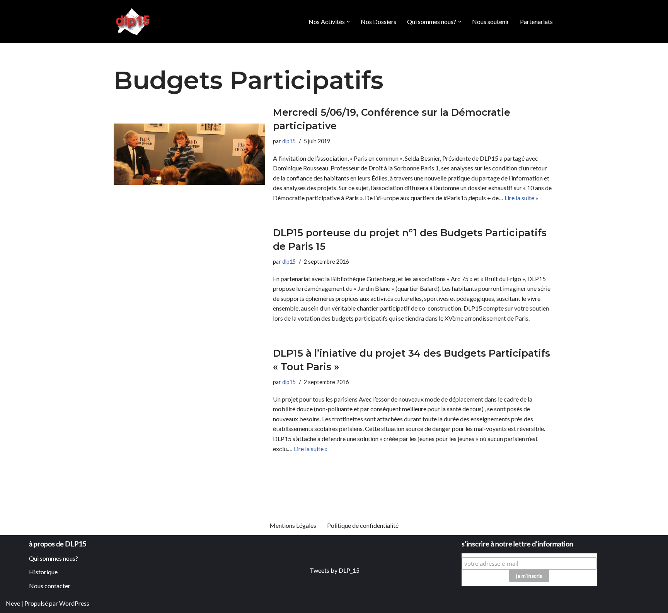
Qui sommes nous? (53, 558)
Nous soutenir (490, 21)
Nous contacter (49, 585)
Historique (43, 571)
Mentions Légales (292, 525)
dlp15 (289, 141)
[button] (348, 21)
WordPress (74, 603)
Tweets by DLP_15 (335, 570)
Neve (13, 603)
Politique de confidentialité (363, 525)
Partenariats (536, 21)
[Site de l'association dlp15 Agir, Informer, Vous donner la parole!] (134, 21)
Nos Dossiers (378, 21)
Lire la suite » (521, 197)
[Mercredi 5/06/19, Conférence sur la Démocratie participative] (189, 154)
